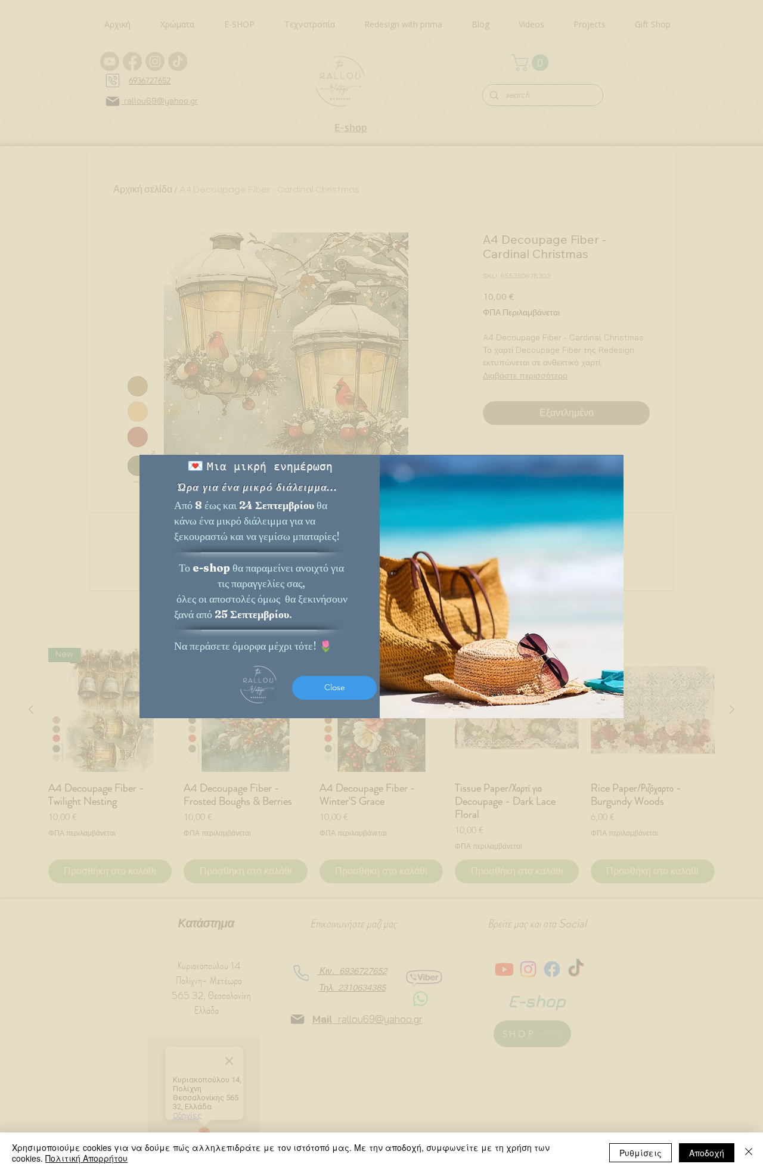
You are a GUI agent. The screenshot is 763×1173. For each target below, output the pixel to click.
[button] (334, 688)
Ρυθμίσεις (640, 1153)
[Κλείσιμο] (749, 1152)
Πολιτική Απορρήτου (86, 1158)
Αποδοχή (706, 1153)
